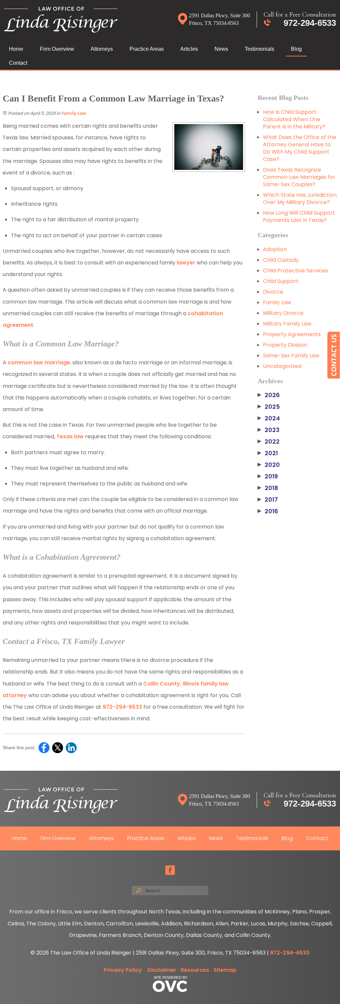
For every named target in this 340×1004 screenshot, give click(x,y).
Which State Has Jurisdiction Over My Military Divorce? (300, 198)
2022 (269, 441)
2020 (269, 465)
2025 (269, 406)
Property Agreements (292, 334)
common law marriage (39, 362)
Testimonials (259, 49)
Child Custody (281, 260)
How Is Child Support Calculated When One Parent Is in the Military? (294, 119)
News (221, 49)
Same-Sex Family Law (291, 355)
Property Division (285, 345)
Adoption (275, 249)
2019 (268, 476)
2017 (268, 499)
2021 (268, 453)
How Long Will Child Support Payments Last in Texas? (299, 216)
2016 (268, 511)
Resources (195, 970)
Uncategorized (282, 366)
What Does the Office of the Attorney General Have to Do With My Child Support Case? (299, 148)
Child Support (280, 281)
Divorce (273, 292)
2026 (269, 395)
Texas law (70, 436)
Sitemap (224, 970)
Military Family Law (287, 323)
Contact (18, 63)
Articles (189, 49)
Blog (296, 49)
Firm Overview (57, 49)
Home (16, 49)
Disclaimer (161, 970)
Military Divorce (283, 313)
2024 (269, 418)
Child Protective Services (295, 270)
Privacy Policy (123, 970)
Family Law (73, 113)
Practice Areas (146, 49)
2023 (269, 430)
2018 (268, 488)
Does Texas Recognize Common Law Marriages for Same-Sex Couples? (299, 177)
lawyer (186, 262)
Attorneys (102, 49)
